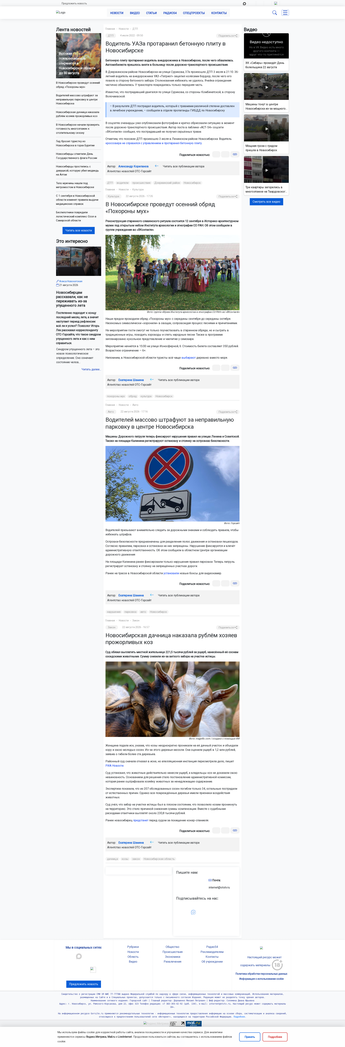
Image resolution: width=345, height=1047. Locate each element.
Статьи (151, 13)
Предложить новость (74, 3)
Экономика (172, 956)
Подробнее (275, 1037)
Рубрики (133, 947)
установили (171, 573)
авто (143, 611)
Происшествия (172, 952)
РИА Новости (114, 765)
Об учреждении (212, 961)
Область (133, 956)
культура (146, 396)
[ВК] (216, 154)
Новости (116, 13)
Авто (135, 404)
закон (136, 859)
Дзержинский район (167, 182)
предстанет (140, 820)
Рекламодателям (212, 952)
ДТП (135, 28)
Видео (135, 13)
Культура (138, 189)
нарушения (114, 611)
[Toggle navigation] (285, 13)
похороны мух (116, 396)
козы (125, 859)
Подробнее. (239, 1017)
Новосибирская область (159, 859)
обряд (133, 396)
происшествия (141, 182)
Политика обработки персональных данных (261, 973)
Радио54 (170, 13)
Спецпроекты (194, 13)
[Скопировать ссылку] (235, 154)
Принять (250, 1037)
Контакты (219, 13)
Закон (135, 620)
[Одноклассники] (225, 154)
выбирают (188, 357)
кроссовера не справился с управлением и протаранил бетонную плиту (153, 143)
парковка (130, 611)
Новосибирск (192, 182)
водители (122, 182)
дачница (112, 859)
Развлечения (172, 961)
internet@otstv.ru (219, 887)
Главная (110, 28)
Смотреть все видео (266, 201)
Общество (172, 947)
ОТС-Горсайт (143, 171)
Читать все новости (78, 230)
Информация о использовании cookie (261, 978)
